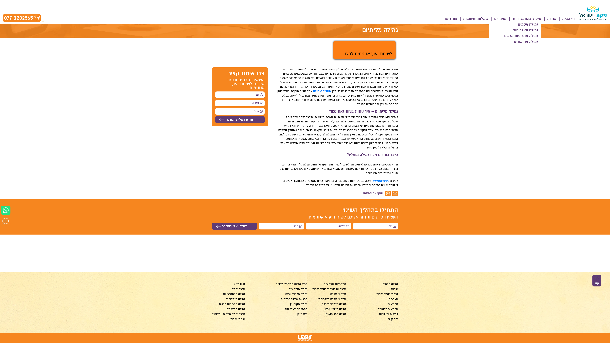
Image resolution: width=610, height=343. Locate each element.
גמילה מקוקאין (298, 304)
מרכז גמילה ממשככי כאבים (291, 284)
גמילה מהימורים (526, 42)
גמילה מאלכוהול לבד (334, 304)
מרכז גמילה (238, 289)
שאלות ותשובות (475, 19)
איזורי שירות (237, 319)
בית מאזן (302, 314)
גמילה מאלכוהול (525, 30)
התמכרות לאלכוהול (296, 309)
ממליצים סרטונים (388, 309)
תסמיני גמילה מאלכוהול (332, 299)
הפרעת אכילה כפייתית (294, 299)
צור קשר (450, 19)
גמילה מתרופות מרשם (521, 36)
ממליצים (393, 304)
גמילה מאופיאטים (335, 309)
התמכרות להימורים (335, 284)
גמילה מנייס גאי (298, 289)
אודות (551, 19)
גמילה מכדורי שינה (296, 294)
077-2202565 (18, 18)
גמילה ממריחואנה (335, 314)
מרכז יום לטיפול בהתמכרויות (329, 289)
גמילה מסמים (528, 24)
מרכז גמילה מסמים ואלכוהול (228, 314)
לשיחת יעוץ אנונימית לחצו (368, 53)
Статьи (239, 284)
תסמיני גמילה (338, 294)
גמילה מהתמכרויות (234, 294)
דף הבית (569, 19)
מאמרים (500, 19)
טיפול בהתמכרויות (527, 19)
